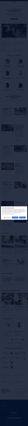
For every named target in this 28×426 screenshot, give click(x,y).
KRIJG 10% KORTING (8, 221)
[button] (24, 195)
